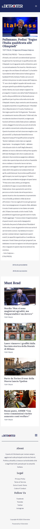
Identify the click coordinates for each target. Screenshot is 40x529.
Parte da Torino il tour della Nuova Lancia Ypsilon (19, 380)
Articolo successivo (20, 271)
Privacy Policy (20, 479)
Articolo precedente (20, 265)
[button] (36, 435)
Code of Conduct (20, 488)
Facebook (20, 499)
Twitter (20, 505)
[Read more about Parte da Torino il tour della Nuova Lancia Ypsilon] (20, 366)
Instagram (20, 508)
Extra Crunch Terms (20, 485)
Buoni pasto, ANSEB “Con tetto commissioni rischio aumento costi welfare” (18, 413)
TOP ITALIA (6, 50)
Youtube (20, 502)
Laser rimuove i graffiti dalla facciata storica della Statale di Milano (19, 346)
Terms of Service (20, 482)
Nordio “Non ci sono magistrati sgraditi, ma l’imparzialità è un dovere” (18, 311)
